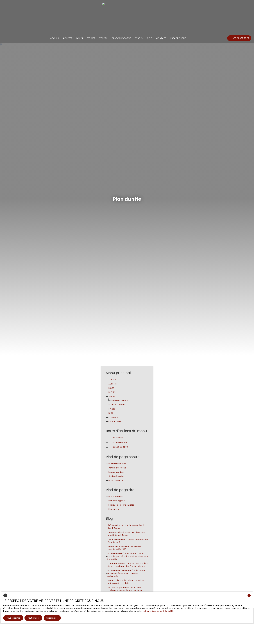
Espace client (178, 38)
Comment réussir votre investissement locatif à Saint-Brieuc (126, 534)
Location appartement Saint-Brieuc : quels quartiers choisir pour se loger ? (126, 589)
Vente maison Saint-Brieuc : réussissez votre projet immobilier (126, 582)
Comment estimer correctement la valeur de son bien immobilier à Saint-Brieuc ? (128, 565)
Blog (149, 38)
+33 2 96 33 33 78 (120, 447)
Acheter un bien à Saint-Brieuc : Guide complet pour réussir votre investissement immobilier (127, 556)
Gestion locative (121, 38)
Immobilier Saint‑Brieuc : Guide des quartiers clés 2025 (124, 548)
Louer (79, 38)
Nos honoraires (115, 496)
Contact (161, 38)
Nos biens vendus (119, 400)
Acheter (67, 38)
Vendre (103, 38)
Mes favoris (117, 437)
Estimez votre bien (117, 463)
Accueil (54, 38)
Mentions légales (116, 500)
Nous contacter (116, 480)
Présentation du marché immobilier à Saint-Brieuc (126, 526)
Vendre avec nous (117, 467)
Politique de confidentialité (121, 505)
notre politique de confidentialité (158, 611)
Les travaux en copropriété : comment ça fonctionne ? (128, 541)
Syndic (139, 38)
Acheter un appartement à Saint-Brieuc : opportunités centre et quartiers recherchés (126, 573)
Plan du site (113, 509)
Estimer (91, 38)
